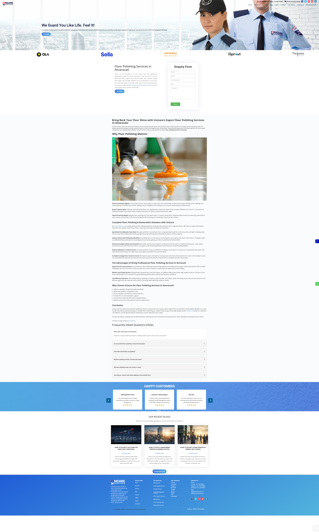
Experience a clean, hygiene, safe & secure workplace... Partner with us (102, 26)
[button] (108, 400)
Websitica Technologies (198, 509)
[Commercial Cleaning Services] (21, 54)
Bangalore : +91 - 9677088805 (198, 486)
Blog (271, 5)
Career (277, 5)
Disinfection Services (158, 505)
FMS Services (156, 483)
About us (257, 5)
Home (250, 5)
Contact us (300, 5)
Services (264, 5)
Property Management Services (158, 492)
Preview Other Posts (159, 471)
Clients (136, 501)
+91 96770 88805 (268, 1)
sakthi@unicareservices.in (197, 493)
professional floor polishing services (142, 85)
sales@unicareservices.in (197, 491)
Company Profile (311, 5)
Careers (137, 494)
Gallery (283, 5)
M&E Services (156, 499)
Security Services (157, 489)
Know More (46, 35)
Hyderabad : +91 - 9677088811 (198, 487)
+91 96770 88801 (278, 1)
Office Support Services (159, 496)
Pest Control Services (158, 502)
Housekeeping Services (159, 486)
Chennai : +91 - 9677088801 (197, 484)
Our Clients (291, 5)
